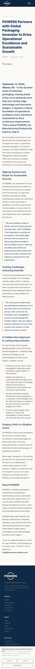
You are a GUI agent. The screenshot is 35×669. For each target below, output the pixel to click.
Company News (8, 628)
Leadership (7, 623)
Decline (25, 661)
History (6, 620)
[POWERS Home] (7, 3)
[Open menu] (29, 3)
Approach (6, 600)
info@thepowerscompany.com (14, 552)
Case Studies (7, 610)
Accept (9, 661)
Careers (6, 631)
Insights (6, 626)
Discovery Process (9, 602)
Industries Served (8, 608)
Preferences (17, 665)
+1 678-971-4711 (8, 641)
